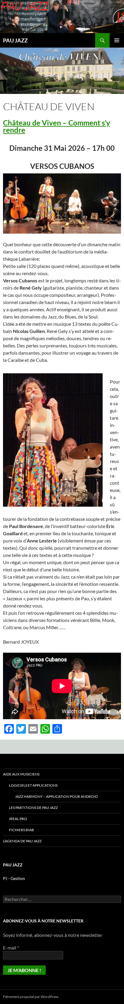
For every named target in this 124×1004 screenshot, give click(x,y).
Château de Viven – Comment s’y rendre (56, 126)
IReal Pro (18, 818)
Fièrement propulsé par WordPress (30, 996)
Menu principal (117, 40)
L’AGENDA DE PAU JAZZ (22, 841)
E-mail (11, 947)
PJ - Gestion (14, 878)
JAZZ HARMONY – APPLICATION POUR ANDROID (56, 796)
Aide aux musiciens (21, 774)
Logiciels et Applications (33, 785)
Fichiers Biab (21, 830)
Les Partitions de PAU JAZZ (33, 807)
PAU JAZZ (15, 40)
